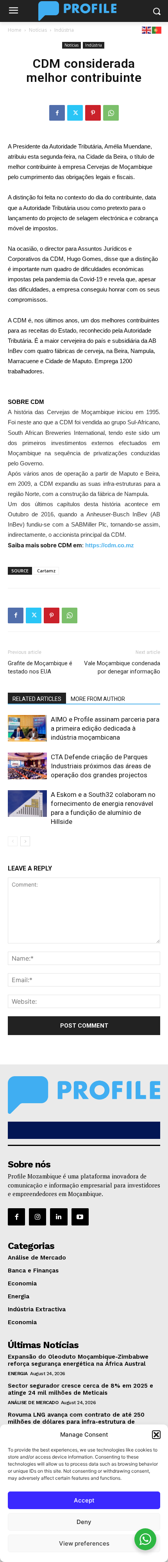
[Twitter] (75, 113)
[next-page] (25, 841)
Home (14, 30)
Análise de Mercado (33, 1402)
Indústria (64, 30)
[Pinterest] (93, 113)
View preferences (84, 1543)
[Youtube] (80, 1216)
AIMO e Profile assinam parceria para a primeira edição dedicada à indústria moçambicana (105, 728)
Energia (18, 1373)
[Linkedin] (58, 1216)
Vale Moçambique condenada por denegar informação (122, 667)
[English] (147, 29)
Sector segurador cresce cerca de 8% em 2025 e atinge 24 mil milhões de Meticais (80, 1389)
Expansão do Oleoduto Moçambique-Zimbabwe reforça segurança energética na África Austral (78, 1360)
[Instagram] (37, 1216)
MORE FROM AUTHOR (98, 699)
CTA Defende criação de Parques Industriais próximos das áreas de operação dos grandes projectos (101, 766)
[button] (156, 1435)
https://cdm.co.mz (109, 545)
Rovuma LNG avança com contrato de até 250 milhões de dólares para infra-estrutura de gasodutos (76, 1421)
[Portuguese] (157, 29)
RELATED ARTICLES (37, 699)
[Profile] (84, 11)
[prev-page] (13, 841)
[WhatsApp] (111, 113)
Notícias (38, 30)
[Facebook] (57, 113)
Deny (84, 1522)
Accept (84, 1500)
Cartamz (46, 571)
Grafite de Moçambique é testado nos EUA (40, 667)
